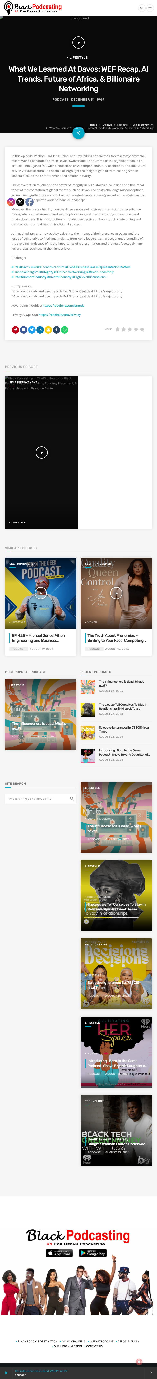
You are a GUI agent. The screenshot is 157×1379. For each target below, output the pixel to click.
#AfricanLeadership (100, 272)
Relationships (96, 944)
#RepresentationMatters (113, 267)
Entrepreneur (97, 1131)
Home (93, 124)
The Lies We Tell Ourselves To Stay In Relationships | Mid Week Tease (123, 706)
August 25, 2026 (111, 714)
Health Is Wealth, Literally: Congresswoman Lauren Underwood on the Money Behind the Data (117, 1144)
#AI (92, 267)
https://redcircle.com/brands (63, 306)
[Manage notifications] (139, 1362)
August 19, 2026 (117, 649)
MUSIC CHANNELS (74, 1341)
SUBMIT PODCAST (101, 1341)
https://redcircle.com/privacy (60, 315)
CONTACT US (94, 1346)
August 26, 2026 (111, 691)
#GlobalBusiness (77, 267)
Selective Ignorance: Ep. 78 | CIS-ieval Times (124, 729)
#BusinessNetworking (69, 272)
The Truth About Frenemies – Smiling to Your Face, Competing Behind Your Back (115, 640)
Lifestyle (107, 124)
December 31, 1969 (87, 99)
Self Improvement (142, 124)
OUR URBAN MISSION (68, 1346)
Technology (94, 1101)
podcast (61, 99)
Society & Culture (100, 818)
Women (92, 622)
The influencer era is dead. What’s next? (121, 683)
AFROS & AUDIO (128, 1341)
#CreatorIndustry (59, 277)
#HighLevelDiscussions (89, 277)
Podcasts (122, 124)
